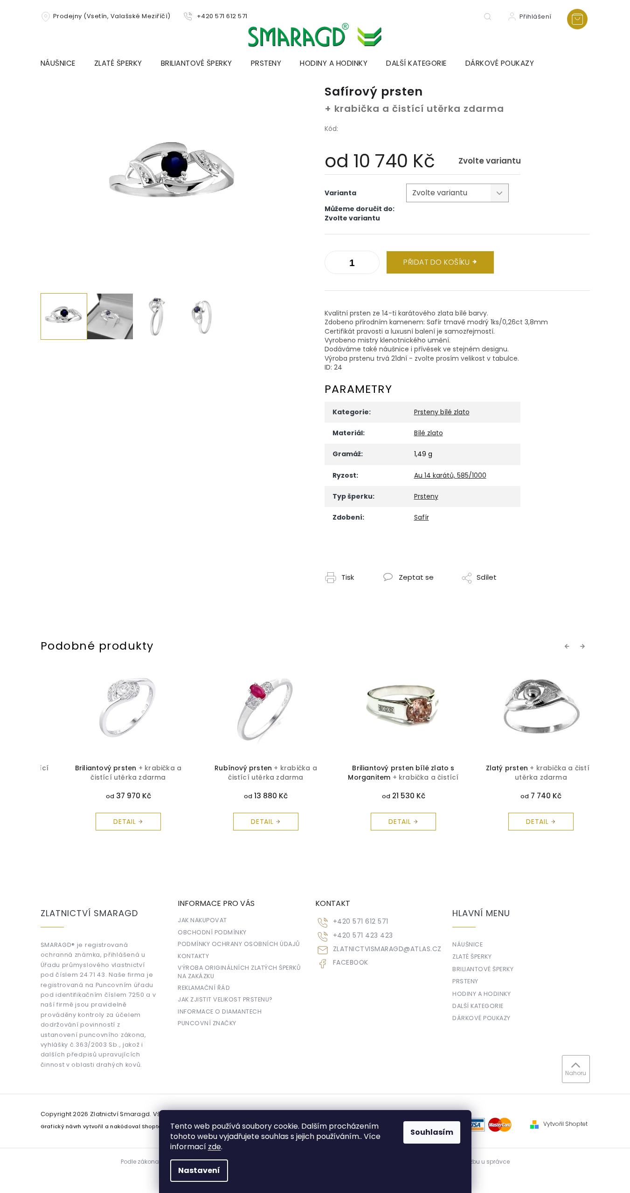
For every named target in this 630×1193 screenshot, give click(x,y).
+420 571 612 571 (360, 921)
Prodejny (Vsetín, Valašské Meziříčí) (112, 16)
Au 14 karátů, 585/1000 (450, 475)
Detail (105, 821)
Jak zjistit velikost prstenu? (225, 999)
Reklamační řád (204, 988)
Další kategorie (478, 1006)
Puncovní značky (207, 1023)
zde (214, 1146)
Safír (421, 517)
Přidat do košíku (436, 262)
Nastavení (199, 1170)
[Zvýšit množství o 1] (334, 264)
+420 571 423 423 (363, 935)
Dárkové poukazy (481, 1018)
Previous (568, 646)
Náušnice (467, 944)
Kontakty (193, 956)
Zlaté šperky (472, 956)
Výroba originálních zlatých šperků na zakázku (239, 972)
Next (584, 646)
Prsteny (426, 496)
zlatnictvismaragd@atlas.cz (387, 949)
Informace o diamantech (220, 1011)
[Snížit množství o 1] (370, 264)
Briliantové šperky (482, 969)
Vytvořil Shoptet (565, 1124)
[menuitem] (63, 63)
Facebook (350, 962)
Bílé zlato (428, 433)
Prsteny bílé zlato (442, 412)
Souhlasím (431, 1132)
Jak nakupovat (202, 920)
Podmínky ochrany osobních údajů (239, 944)
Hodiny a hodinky (481, 994)
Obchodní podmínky (212, 932)
